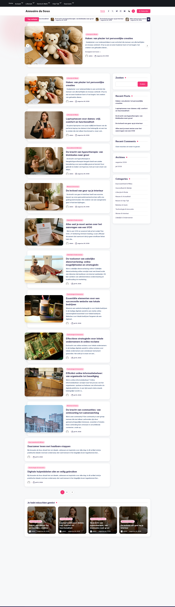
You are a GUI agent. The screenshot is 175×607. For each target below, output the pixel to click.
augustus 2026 (121, 162)
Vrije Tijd (55, 4)
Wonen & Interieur (73, 186)
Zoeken (119, 77)
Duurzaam (68, 4)
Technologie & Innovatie (75, 294)
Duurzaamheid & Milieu (36, 442)
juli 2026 (118, 166)
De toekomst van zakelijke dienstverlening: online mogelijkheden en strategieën (82, 261)
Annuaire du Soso (38, 11)
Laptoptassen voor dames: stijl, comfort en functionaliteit (131, 109)
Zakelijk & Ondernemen (74, 220)
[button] (143, 11)
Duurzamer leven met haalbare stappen (48, 446)
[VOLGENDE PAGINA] (72, 492)
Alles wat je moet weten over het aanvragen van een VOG (113, 19)
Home (11, 3)
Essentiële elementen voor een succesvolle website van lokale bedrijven (83, 301)
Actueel (18, 4)
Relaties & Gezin (72, 405)
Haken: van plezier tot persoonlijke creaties (129, 102)
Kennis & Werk (42, 4)
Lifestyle (29, 4)
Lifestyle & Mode (91, 33)
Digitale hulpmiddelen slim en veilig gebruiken (52, 471)
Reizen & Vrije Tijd (122, 201)
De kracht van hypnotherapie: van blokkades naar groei (128, 117)
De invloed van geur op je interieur (75, 19)
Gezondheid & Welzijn (74, 148)
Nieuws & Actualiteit (123, 197)
